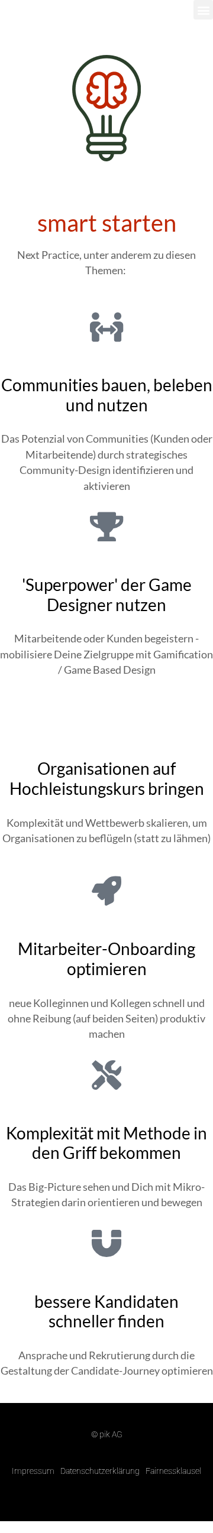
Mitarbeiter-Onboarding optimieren (106, 958)
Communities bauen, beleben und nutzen (106, 395)
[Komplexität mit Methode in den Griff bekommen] (106, 1075)
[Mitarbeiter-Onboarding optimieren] (106, 890)
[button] (203, 10)
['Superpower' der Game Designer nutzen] (106, 526)
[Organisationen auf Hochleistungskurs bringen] (106, 710)
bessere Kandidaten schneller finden (106, 1311)
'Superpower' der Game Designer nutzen (107, 594)
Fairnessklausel (173, 1471)
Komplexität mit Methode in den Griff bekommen (106, 1143)
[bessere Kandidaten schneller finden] (106, 1243)
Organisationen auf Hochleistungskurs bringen (106, 778)
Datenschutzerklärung (100, 1471)
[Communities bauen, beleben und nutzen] (106, 327)
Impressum (33, 1471)
